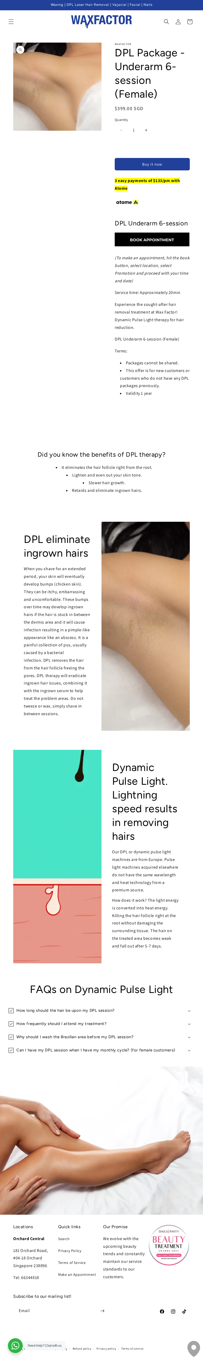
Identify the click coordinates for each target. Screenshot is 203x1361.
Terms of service (132, 1348)
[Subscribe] (102, 1311)
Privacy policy (106, 1348)
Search (64, 1238)
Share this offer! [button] (133, 409)
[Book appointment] (152, 246)
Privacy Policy (69, 1250)
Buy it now (152, 164)
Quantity (121, 119)
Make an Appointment (77, 1274)
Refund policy (82, 1348)
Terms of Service (72, 1262)
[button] (11, 22)
